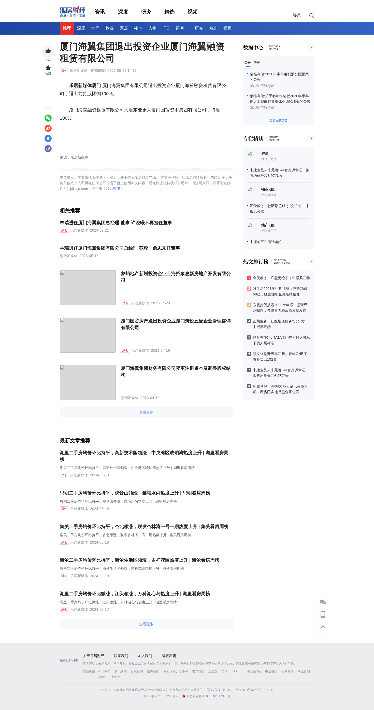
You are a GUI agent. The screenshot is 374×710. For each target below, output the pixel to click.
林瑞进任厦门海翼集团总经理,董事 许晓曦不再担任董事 (116, 222)
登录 (297, 15)
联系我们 (121, 656)
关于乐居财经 (93, 656)
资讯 (100, 12)
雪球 (224, 671)
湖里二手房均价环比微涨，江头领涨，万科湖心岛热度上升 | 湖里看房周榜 (135, 593)
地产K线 (268, 225)
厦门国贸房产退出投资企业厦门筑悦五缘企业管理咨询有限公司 (176, 324)
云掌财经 (287, 671)
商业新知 (304, 671)
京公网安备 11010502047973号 (208, 696)
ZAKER (237, 671)
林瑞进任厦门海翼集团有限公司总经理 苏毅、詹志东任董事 (120, 248)
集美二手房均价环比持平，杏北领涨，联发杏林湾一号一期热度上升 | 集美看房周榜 (144, 526)
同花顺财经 (253, 671)
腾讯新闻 (120, 671)
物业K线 (268, 189)
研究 (146, 12)
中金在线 (271, 671)
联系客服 (113, 189)
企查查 (212, 671)
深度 (123, 12)
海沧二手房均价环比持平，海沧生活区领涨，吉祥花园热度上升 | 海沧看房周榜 (139, 560)
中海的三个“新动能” (265, 242)
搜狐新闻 (153, 671)
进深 (264, 153)
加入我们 (145, 656)
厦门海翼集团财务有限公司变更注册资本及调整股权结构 (176, 371)
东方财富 (198, 671)
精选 (169, 12)
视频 (193, 12)
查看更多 (146, 412)
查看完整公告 (278, 120)
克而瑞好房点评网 (175, 671)
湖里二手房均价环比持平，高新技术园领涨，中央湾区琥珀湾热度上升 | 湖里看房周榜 (144, 456)
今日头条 (104, 671)
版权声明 (169, 656)
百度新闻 (137, 671)
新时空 (116, 677)
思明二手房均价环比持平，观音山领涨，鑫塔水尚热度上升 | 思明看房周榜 (135, 492)
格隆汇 (102, 677)
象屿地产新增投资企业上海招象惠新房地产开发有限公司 (176, 277)
